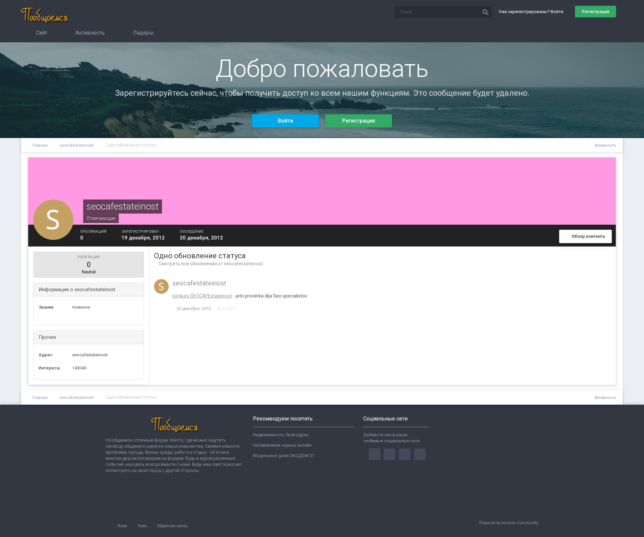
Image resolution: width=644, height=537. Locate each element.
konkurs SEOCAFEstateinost (202, 296)
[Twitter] (389, 454)
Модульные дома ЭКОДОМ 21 (283, 455)
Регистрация (595, 11)
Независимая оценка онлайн (282, 445)
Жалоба (226, 308)
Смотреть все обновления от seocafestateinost (210, 263)
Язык (122, 526)
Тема (142, 526)
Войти (285, 121)
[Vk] (420, 454)
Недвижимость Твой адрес (281, 434)
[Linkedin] (405, 454)
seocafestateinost (199, 283)
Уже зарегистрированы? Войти (531, 11)
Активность (89, 33)
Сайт (41, 33)
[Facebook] (374, 454)
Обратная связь (172, 526)
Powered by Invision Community (508, 523)
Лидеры (142, 33)
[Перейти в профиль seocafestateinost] (161, 286)
